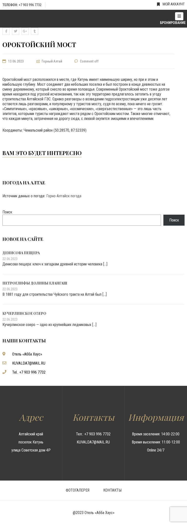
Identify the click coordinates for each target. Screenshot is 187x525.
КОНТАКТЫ (112, 490)
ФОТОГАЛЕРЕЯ (77, 490)
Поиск (7, 212)
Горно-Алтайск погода (63, 196)
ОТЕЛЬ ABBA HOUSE (15, 18)
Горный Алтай (52, 61)
